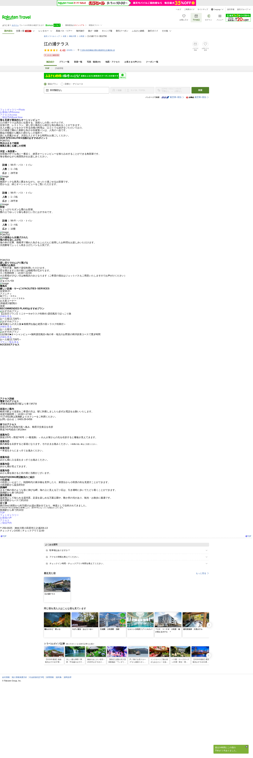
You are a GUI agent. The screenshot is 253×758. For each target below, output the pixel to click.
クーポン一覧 (152, 62)
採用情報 (50, 680)
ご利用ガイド (189, 9)
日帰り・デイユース (74, 84)
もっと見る (201, 576)
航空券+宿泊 (175, 97)
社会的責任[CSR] (36, 680)
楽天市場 (230, 9)
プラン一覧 (64, 62)
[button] (68, 581)
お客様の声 (10, 115)
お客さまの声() (132, 62)
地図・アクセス (112, 62)
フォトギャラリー (12, 112)
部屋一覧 (78, 62)
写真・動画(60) (94, 62)
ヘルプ (178, 9)
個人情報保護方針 (19, 680)
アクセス (8, 117)
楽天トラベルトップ (52, 36)
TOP (2, 515)
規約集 (59, 680)
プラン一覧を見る (9, 344)
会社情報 (6, 680)
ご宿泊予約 (11, 120)
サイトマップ (203, 9)
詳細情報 (59, 68)
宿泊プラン (53, 84)
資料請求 (67, 680)
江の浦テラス (56, 44)
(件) (69, 50)
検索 (200, 90)
